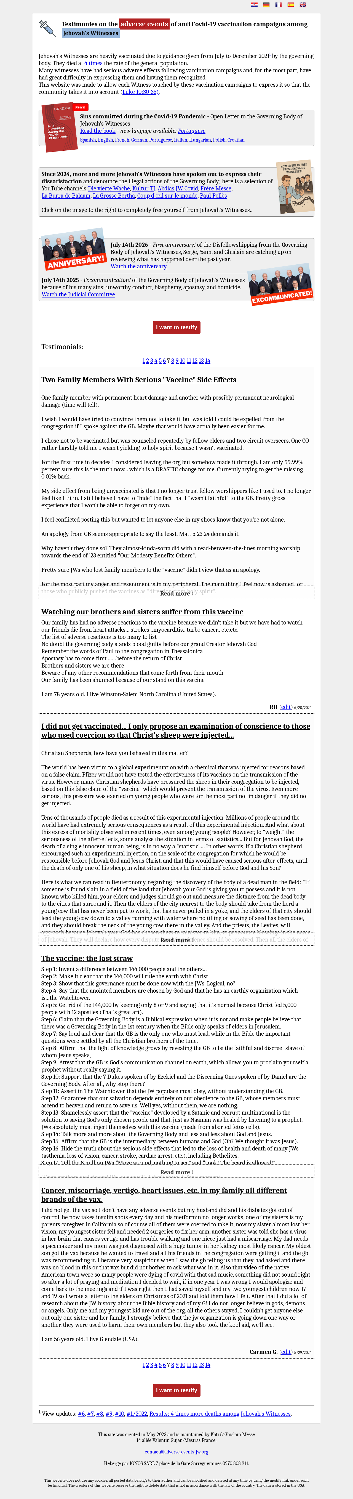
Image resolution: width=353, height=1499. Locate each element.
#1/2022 (137, 1414)
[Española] (290, 4)
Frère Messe (215, 188)
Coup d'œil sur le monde (167, 195)
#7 (90, 1414)
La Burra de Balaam (66, 195)
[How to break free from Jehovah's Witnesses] (295, 187)
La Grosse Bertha (114, 195)
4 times (93, 63)
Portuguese (191, 130)
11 (189, 360)
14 (207, 360)
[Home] (47, 28)
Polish (219, 140)
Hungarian (200, 140)
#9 (109, 1414)
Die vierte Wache (109, 188)
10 (182, 360)
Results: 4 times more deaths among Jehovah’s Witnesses (220, 1414)
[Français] (278, 4)
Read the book (98, 130)
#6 (81, 1414)
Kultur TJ (143, 188)
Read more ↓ (176, 593)
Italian (180, 140)
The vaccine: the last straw (87, 958)
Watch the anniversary (139, 266)
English (105, 140)
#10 (119, 1414)
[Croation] (254, 4)
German (139, 140)
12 (194, 360)
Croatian (236, 140)
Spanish (88, 140)
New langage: (96, 107)
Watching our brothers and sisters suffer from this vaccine (142, 611)
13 (201, 360)
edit (286, 707)
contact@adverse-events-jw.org (176, 1452)
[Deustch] (266, 4)
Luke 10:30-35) (140, 91)
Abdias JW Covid (178, 188)
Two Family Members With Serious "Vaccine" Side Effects (138, 379)
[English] (302, 4)
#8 (99, 1414)
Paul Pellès (213, 195)
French (122, 140)
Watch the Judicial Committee (78, 294)
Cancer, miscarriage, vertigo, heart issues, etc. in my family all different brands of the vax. (164, 1195)
